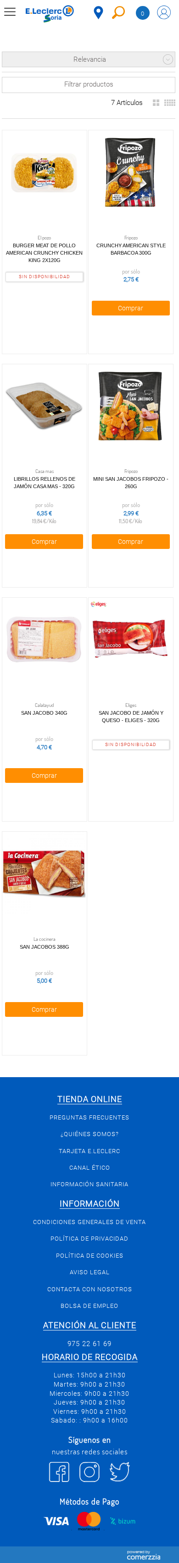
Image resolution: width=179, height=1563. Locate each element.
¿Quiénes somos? (90, 1134)
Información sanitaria (89, 1184)
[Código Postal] (98, 12)
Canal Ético (89, 1167)
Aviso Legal (90, 1272)
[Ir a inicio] (50, 14)
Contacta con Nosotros (89, 1289)
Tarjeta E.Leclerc (89, 1151)
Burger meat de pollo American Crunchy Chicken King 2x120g (44, 253)
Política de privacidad (89, 1238)
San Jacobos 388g (44, 947)
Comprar (130, 308)
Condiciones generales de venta (89, 1222)
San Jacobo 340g (44, 713)
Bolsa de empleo (89, 1305)
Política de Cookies (89, 1255)
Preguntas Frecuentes (89, 1117)
